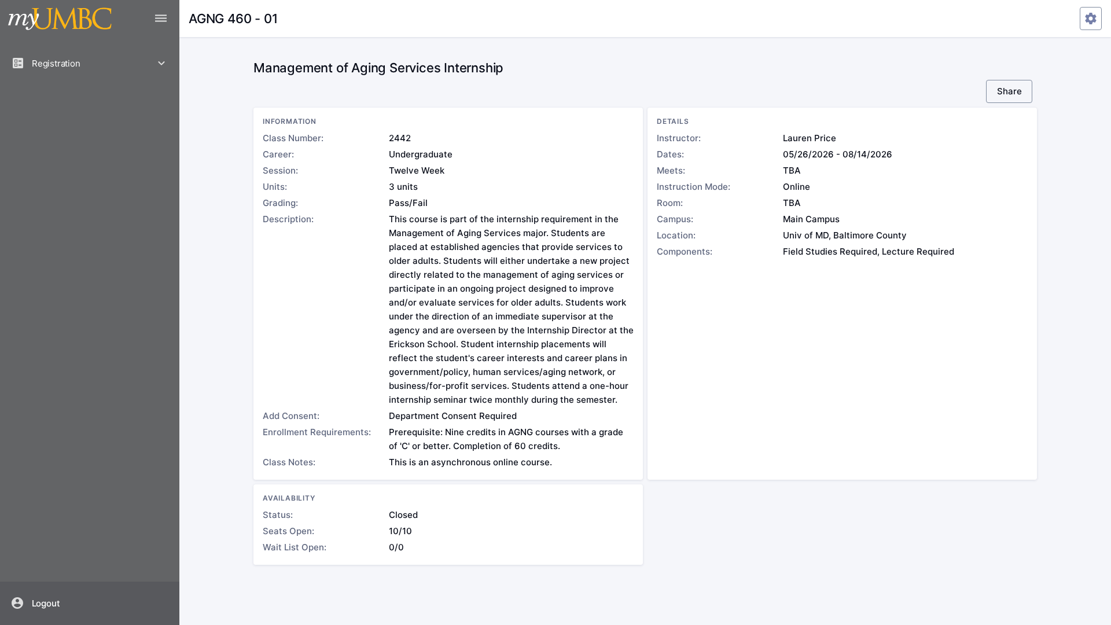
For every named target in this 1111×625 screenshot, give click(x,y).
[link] (90, 603)
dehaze (161, 18)
